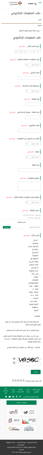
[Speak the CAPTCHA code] (14, 363)
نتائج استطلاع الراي (6, 390)
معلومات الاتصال (21, 402)
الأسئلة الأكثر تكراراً (20, 390)
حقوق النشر (21, 445)
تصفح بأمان (13, 390)
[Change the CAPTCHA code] (14, 359)
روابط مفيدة (28, 390)
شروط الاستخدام (21, 442)
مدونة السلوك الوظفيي (36, 390)
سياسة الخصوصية (32, 442)
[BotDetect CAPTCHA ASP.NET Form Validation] (28, 359)
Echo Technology (17, 452)
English (31, 3)
